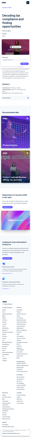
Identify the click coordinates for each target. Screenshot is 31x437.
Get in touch (6, 258)
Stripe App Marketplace (22, 365)
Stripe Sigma (5, 354)
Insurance (19, 346)
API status (19, 381)
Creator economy (21, 338)
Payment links (5, 344)
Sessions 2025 (6, 7)
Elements (4, 330)
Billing (3, 316)
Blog (3, 399)
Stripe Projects (20, 387)
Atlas (3, 312)
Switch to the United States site (10, 433)
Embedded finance (21, 320)
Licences (4, 412)
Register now (6, 207)
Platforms (19, 332)
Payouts (4, 348)
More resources (6, 418)
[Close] (28, 430)
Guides (4, 395)
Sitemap (4, 414)
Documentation (20, 377)
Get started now (6, 273)
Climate (4, 322)
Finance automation (22, 322)
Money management (22, 330)
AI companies (20, 336)
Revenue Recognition (7, 352)
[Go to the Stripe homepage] (4, 302)
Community (5, 401)
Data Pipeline (5, 328)
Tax (3, 356)
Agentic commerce (21, 314)
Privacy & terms (6, 407)
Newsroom (19, 399)
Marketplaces (20, 328)
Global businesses (21, 324)
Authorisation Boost (7, 314)
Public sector (20, 356)
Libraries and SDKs (21, 385)
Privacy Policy (20, 66)
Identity (4, 334)
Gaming (18, 340)
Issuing (4, 338)
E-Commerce (20, 318)
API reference (20, 379)
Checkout (4, 320)
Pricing (4, 310)
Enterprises (19, 310)
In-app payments (21, 326)
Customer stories (6, 397)
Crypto (4, 326)
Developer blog (20, 389)
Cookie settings (6, 416)
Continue (23, 63)
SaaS (18, 334)
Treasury (4, 360)
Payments (4, 346)
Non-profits (19, 352)
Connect (4, 324)
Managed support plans (8, 426)
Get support (5, 424)
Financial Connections (7, 332)
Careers (19, 397)
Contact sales (20, 403)
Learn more (5, 288)
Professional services (22, 354)
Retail (18, 358)
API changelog (20, 383)
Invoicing (4, 336)
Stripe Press (20, 401)
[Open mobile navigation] (27, 2)
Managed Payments (7, 342)
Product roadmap (21, 395)
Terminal (4, 358)
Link (3, 340)
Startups (19, 312)
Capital (4, 318)
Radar (3, 350)
